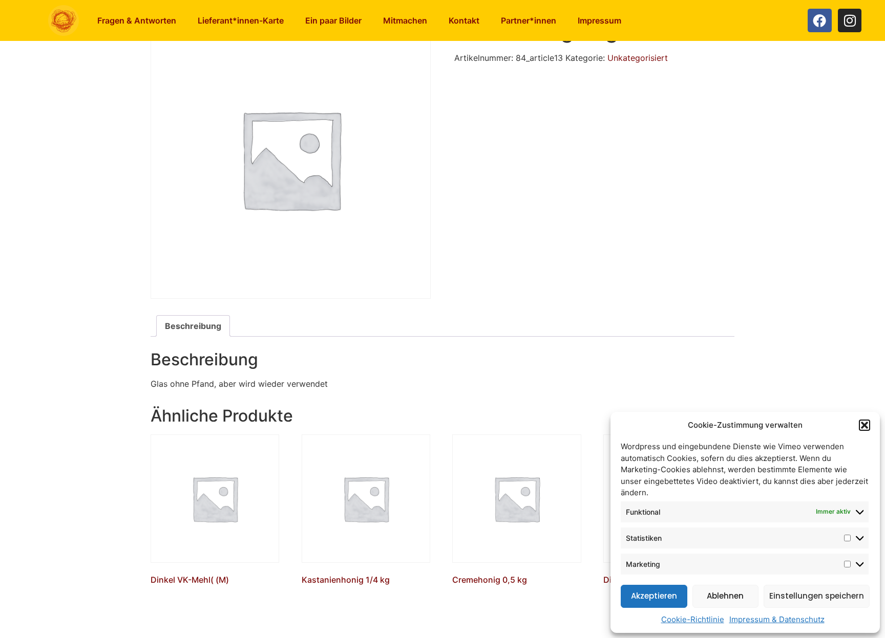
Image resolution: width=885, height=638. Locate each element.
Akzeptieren (654, 595)
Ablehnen (725, 595)
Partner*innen (528, 20)
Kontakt (464, 20)
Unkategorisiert (637, 58)
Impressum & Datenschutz (777, 619)
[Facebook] (820, 21)
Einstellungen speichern (816, 595)
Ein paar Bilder (333, 20)
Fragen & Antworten (136, 20)
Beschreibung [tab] (193, 326)
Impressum (599, 20)
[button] (864, 425)
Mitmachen (405, 20)
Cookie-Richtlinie (692, 619)
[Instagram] (850, 21)
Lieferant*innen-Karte (241, 20)
